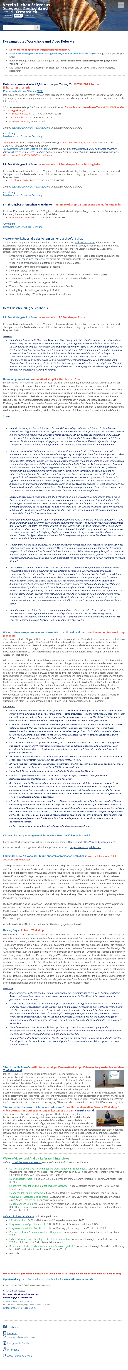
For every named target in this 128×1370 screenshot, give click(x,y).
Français (8, 15)
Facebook (12, 1327)
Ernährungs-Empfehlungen (35, 258)
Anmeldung (9, 133)
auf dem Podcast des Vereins (18, 1216)
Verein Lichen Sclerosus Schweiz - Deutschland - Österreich (26, 8)
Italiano (18, 15)
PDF (22, 63)
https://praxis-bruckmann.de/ (99, 841)
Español (28, 11)
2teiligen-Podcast (45, 151)
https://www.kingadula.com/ (85, 847)
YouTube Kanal (12, 1070)
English (18, 11)
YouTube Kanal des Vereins (27, 1162)
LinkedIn (12, 1333)
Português (29, 15)
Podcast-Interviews (85, 242)
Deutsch (8, 11)
